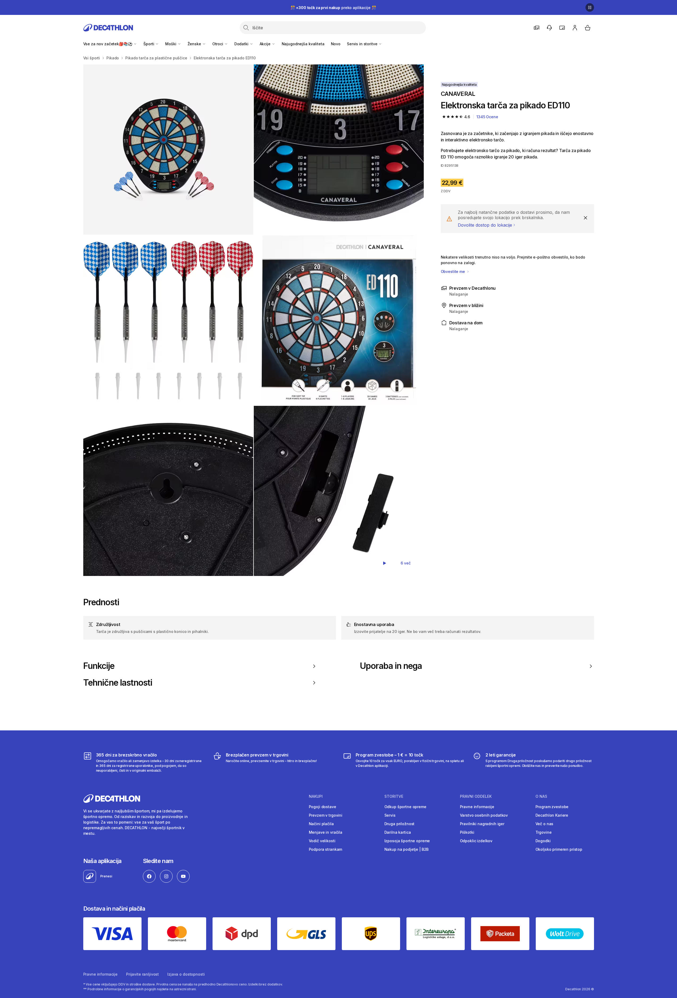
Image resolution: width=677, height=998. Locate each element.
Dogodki (543, 841)
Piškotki (467, 832)
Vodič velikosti (322, 841)
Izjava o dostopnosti (186, 974)
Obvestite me (453, 271)
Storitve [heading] (393, 796)
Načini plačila (321, 823)
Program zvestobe (552, 806)
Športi (149, 44)
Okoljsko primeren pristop (559, 849)
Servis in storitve (362, 44)
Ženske (195, 44)
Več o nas (544, 823)
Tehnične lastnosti (117, 683)
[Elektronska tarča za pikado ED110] (168, 149)
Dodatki (242, 44)
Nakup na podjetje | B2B (406, 849)
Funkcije (98, 666)
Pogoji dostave (322, 806)
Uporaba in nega (391, 666)
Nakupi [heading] (316, 796)
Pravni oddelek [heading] (476, 796)
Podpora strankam (325, 849)
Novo (335, 44)
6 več (405, 563)
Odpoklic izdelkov (476, 841)
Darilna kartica (397, 832)
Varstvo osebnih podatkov (484, 815)
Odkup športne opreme (405, 806)
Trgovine (543, 832)
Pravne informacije (477, 806)
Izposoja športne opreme (407, 841)
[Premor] (589, 7)
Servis (390, 815)
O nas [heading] (541, 796)
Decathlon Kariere (551, 815)
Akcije (266, 44)
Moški (171, 44)
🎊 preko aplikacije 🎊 (333, 7)
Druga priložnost (399, 823)
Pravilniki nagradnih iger (482, 823)
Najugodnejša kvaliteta (303, 44)
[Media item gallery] (253, 320)
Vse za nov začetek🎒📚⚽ (108, 44)
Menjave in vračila (325, 832)
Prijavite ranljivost (142, 974)
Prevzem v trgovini (325, 815)
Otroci (218, 44)
